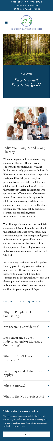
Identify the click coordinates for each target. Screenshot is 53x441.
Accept (26, 434)
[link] (26, 22)
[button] (6, 22)
